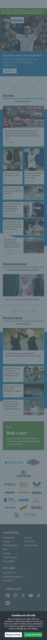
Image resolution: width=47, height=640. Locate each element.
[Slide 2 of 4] (22, 87)
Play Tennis (8, 573)
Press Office (29, 541)
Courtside (7, 580)
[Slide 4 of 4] (27, 87)
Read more (9, 71)
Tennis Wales (9, 561)
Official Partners (10, 545)
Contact (27, 537)
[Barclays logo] (14, 462)
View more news (22, 324)
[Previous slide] (14, 88)
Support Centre (31, 545)
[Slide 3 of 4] (24, 87)
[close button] (44, 11)
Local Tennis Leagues (12, 576)
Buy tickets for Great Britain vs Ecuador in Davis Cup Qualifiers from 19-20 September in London (22, 11)
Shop (5, 549)
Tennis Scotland (10, 557)
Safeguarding (9, 537)
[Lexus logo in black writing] (23, 473)
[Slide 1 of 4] (19, 87)
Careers (6, 541)
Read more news (22, 101)
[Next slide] (33, 88)
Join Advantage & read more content (23, 270)
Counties (7, 553)
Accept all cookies (33, 635)
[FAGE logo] (33, 462)
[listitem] (10, 484)
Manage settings (13, 635)
